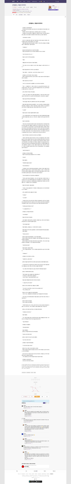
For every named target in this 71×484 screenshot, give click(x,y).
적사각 (25, 433)
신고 (47, 396)
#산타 (26, 9)
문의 (48, 476)
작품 (13, 14)
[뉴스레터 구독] (36, 479)
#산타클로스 (23, 9)
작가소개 (35, 7)
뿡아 (24, 418)
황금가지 (33, 477)
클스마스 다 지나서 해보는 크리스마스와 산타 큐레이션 (22, 12)
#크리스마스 (20, 9)
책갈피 (25, 14)
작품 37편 (55, 8)
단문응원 (20, 14)
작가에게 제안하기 (53, 9)
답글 (28, 416)
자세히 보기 (28, 368)
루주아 (25, 405)
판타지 (15, 9)
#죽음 (27, 9)
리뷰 (16, 14)
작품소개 (28, 14)
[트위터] (34, 479)
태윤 (24, 445)
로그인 (30, 401)
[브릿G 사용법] (44, 1)
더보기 (31, 11)
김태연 (53, 5)
